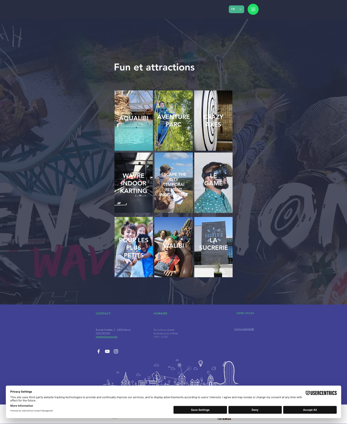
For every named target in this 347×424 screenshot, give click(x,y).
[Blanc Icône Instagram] (116, 351)
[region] (133, 183)
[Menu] (253, 9)
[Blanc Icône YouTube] (107, 351)
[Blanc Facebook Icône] (98, 351)
